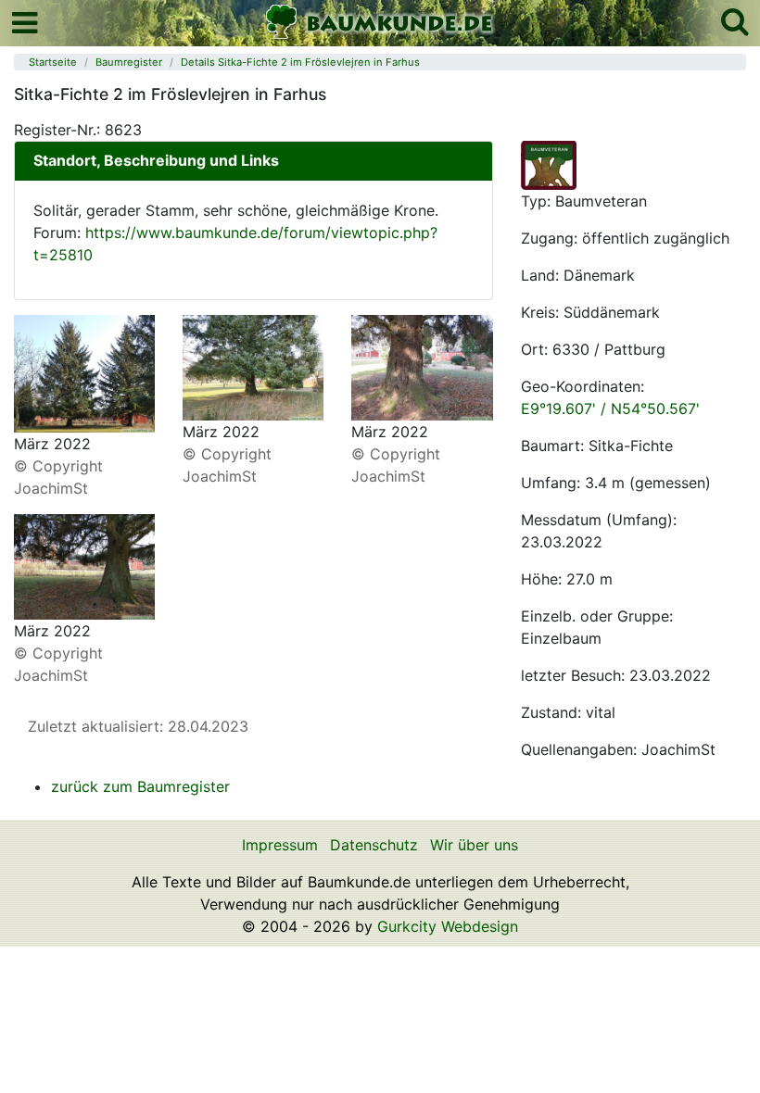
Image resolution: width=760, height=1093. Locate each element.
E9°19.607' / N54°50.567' (610, 408)
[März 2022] (84, 372)
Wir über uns (474, 844)
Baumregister (128, 62)
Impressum (280, 844)
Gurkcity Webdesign (447, 926)
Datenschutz (374, 844)
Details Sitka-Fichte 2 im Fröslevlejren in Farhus (300, 62)
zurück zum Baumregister (140, 786)
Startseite (53, 62)
